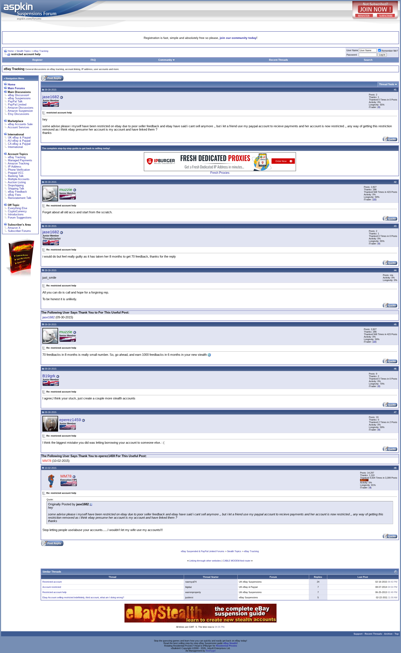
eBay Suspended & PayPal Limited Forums (202, 551)
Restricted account (52, 582)
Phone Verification (19, 169)
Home (11, 51)
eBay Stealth (230, 643)
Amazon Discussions (20, 107)
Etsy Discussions (18, 114)
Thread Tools (386, 84)
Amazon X (14, 227)
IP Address (14, 166)
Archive (388, 634)
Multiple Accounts (18, 179)
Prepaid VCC (16, 172)
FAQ (93, 59)
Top (397, 634)
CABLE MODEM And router (237, 560)
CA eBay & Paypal (19, 143)
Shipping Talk (16, 188)
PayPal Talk (15, 101)
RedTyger (211, 650)
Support (358, 634)
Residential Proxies (226, 645)
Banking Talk (16, 176)
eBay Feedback (17, 191)
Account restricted (51, 587)
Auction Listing (17, 182)
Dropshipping (16, 185)
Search (368, 59)
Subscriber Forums (19, 230)
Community (165, 59)
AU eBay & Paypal (19, 140)
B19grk (48, 376)
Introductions (16, 214)
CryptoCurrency (17, 211)
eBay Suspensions (19, 98)
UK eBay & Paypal (19, 137)
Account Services (18, 127)
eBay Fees (14, 194)
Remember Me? (390, 51)
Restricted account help (54, 592)
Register (37, 59)
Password (351, 54)
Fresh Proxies (220, 172)
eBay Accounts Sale (20, 124)
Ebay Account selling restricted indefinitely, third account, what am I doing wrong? (83, 597)
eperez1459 (70, 420)
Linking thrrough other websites (205, 560)
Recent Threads (278, 59)
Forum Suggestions (20, 217)
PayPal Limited (17, 104)
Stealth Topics (23, 51)
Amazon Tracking (18, 163)
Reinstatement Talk (19, 197)
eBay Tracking (40, 51)
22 (374, 199)
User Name (352, 50)
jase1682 (50, 97)
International (15, 147)
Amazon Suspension (20, 110)
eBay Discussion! (18, 95)
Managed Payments (20, 160)
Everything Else (17, 208)
